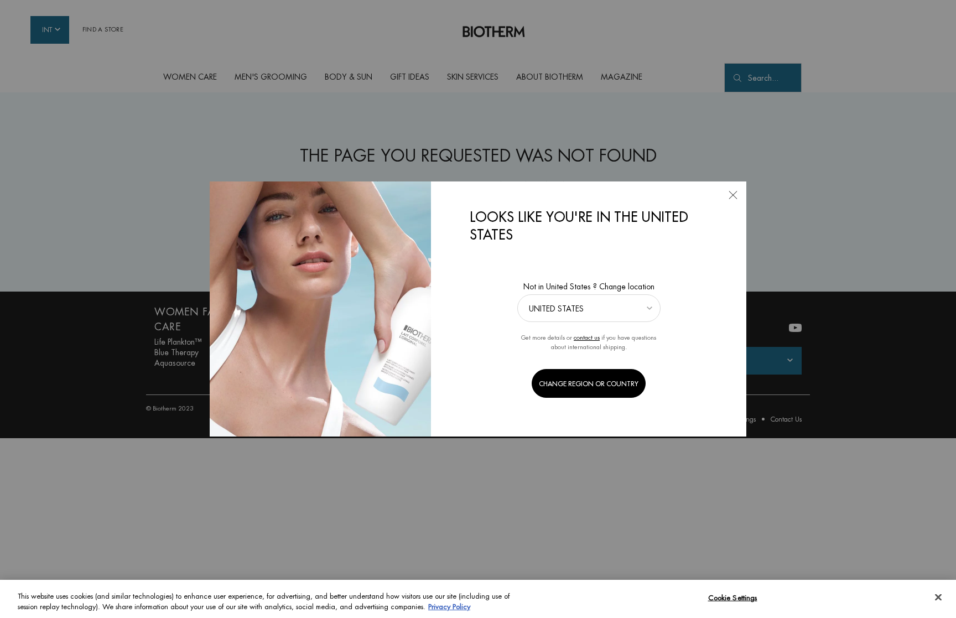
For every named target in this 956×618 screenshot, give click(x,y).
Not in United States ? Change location (588, 286)
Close (733, 194)
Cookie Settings (732, 597)
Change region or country (588, 384)
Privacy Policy (449, 606)
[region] (478, 599)
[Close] (938, 597)
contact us (587, 338)
